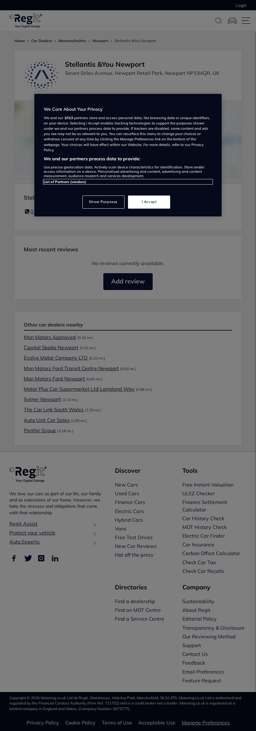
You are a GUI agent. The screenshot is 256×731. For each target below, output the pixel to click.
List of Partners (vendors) (65, 182)
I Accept (149, 202)
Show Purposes (103, 202)
